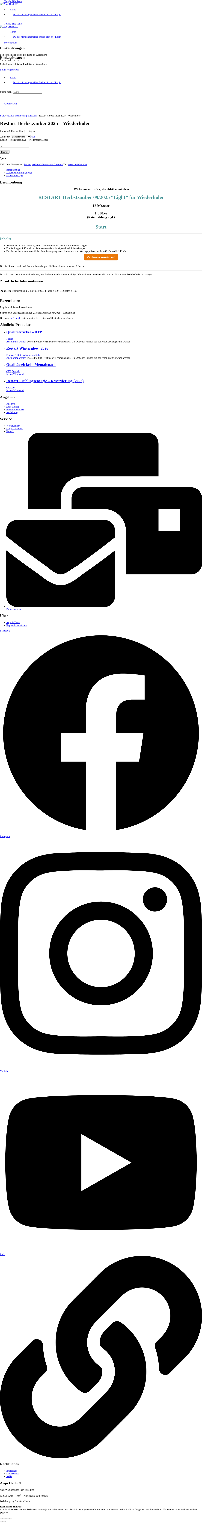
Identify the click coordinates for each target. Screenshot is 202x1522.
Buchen (4, 152)
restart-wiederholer (77, 164)
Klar (32, 136)
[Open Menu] (1, 35)
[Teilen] (7, 1518)
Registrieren (13, 69)
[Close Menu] (1, 72)
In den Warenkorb (15, 374)
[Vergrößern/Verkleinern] (1, 1518)
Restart (27, 164)
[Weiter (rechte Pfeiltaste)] (4, 1521)
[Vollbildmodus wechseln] (4, 1518)
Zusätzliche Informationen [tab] (19, 172)
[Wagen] (1, 50)
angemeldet (15, 318)
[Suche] (1, 38)
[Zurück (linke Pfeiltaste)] (1, 1521)
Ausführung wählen (16, 341)
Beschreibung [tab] (13, 169)
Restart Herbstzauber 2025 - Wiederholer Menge (24, 139)
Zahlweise (5, 136)
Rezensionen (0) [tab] (14, 175)
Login (3, 69)
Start (2, 115)
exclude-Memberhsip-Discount (21, 115)
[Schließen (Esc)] (10, 1518)
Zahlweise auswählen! (101, 257)
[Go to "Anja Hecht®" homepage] (9, 4)
